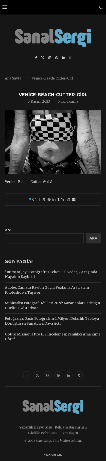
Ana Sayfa (13, 78)
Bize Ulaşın (68, 433)
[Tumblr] (70, 58)
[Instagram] (49, 58)
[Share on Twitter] (44, 199)
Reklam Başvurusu (71, 427)
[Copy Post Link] (63, 199)
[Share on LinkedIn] (54, 199)
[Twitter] (42, 58)
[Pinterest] (56, 58)
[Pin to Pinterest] (49, 199)
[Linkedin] (63, 58)
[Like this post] (33, 199)
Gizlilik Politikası (42, 433)
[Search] (101, 7)
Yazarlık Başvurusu (35, 427)
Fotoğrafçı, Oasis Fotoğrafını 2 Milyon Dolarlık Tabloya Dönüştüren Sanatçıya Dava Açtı (52, 321)
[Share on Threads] (68, 199)
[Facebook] (36, 58)
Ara (8, 230)
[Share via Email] (73, 199)
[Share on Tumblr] (58, 199)
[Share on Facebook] (39, 199)
